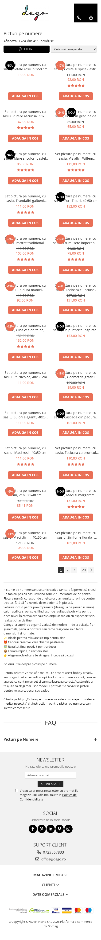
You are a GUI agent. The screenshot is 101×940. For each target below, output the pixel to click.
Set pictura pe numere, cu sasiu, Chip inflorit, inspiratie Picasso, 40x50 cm (76, 327)
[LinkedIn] (51, 829)
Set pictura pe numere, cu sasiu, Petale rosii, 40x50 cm (25, 66)
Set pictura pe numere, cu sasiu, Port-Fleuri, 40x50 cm (75, 198)
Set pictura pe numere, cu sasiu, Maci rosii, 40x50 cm (25, 450)
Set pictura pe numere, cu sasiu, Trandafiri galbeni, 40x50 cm (25, 198)
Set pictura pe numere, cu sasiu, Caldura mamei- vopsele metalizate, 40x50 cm (25, 287)
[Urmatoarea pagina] (91, 570)
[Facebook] (33, 829)
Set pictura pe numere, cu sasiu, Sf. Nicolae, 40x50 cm (25, 374)
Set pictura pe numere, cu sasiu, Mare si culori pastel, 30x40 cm (25, 156)
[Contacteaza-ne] (79, 17)
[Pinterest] (42, 829)
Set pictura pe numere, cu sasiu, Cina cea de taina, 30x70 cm (25, 327)
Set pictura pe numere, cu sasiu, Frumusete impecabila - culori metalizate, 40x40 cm (75, 240)
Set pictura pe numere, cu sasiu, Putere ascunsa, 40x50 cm (25, 113)
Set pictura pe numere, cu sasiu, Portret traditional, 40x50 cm (25, 240)
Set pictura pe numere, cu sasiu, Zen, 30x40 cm (25, 492)
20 (84, 570)
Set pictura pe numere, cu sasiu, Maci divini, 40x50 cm (25, 535)
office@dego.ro (53, 859)
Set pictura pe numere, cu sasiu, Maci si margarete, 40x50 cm (75, 492)
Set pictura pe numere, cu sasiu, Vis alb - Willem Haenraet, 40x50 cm (75, 156)
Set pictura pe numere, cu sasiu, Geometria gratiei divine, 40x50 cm (75, 374)
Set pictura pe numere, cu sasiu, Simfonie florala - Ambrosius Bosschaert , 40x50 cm (75, 535)
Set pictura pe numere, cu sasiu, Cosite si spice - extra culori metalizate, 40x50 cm (75, 66)
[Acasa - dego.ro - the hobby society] (35, 13)
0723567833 (53, 852)
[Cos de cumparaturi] (91, 17)
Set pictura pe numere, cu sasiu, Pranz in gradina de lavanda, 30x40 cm (75, 113)
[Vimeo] (59, 829)
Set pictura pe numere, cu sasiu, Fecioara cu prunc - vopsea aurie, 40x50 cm (75, 287)
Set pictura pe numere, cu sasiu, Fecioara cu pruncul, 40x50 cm (76, 450)
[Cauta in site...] (79, 27)
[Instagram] (68, 829)
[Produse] (80, 9)
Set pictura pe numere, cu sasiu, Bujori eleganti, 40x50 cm (25, 414)
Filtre (28, 49)
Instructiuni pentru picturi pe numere (58, 703)
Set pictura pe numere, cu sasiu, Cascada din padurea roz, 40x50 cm (76, 414)
